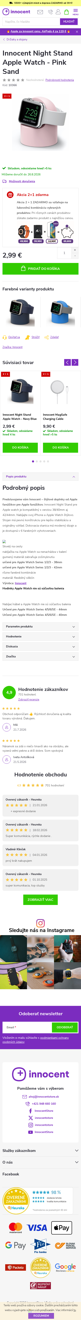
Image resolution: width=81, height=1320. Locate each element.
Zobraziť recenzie (28, 700)
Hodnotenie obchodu (40, 774)
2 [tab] (37, 461)
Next (75, 362)
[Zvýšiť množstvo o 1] (74, 250)
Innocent (20, 583)
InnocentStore (44, 1111)
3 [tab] (40, 461)
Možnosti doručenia (22, 181)
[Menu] (75, 11)
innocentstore (44, 1118)
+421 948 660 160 (44, 1104)
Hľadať (69, 22)
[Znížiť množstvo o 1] (74, 256)
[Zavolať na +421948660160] (50, 12)
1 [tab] (33, 461)
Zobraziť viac (40, 899)
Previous (67, 362)
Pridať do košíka (44, 268)
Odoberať (65, 1027)
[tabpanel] (20, 312)
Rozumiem (41, 1316)
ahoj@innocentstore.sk (44, 1097)
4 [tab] (44, 461)
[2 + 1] (20, 391)
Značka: (12, 347)
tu (75, 1310)
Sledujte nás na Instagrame (41, 930)
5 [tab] (48, 461)
